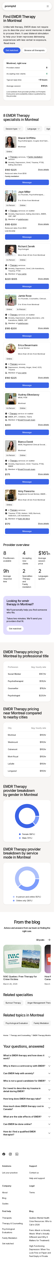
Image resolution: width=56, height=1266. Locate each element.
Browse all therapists (34, 50)
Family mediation (35, 157)
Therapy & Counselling (12, 1223)
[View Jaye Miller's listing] (27, 215)
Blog (4, 1198)
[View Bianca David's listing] (27, 462)
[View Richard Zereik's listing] (27, 267)
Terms (32, 1192)
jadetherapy (23, 219)
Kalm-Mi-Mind (24, 519)
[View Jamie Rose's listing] (27, 316)
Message (27, 182)
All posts (40, 940)
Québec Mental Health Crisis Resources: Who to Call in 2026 (40, 1221)
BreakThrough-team (26, 420)
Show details (43, 170)
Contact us (34, 1172)
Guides (5, 1203)
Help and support (37, 1178)
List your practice (10, 1172)
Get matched (12, 50)
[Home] (10, 6)
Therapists (7, 1218)
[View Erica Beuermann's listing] (27, 366)
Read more (9, 43)
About (4, 1192)
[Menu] (47, 6)
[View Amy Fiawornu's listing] (27, 512)
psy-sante (22, 274)
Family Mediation (9, 1238)
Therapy (14, 157)
